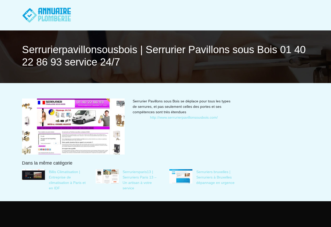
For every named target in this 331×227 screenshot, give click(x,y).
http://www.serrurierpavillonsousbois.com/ (184, 117)
